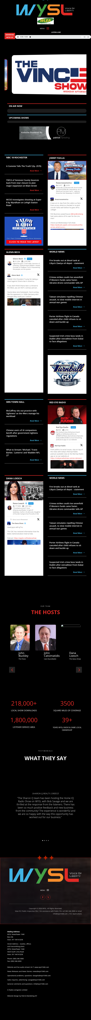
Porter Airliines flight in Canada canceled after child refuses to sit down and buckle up (65, 319)
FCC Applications (75, 914)
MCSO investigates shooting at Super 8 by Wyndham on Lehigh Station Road (23, 202)
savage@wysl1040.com (36, 980)
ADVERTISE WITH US (10, 36)
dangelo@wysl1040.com (42, 976)
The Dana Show (17, 523)
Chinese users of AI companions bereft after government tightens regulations (22, 433)
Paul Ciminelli (74, 654)
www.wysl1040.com (42, 967)
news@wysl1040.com (40, 971)
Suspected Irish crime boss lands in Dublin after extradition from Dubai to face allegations (66, 339)
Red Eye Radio (60, 446)
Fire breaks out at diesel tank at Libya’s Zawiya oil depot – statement (66, 262)
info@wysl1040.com (40, 984)
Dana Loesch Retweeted (20, 519)
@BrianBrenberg (77, 214)
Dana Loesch (23, 654)
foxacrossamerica (61, 199)
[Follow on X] (48, 897)
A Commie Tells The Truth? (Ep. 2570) (23, 166)
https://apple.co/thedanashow (25, 538)
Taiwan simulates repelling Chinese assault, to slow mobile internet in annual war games (66, 299)
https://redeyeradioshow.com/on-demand (66, 458)
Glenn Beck (16, 275)
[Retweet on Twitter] (11, 519)
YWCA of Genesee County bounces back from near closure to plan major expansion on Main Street (22, 183)
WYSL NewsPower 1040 (15, 949)
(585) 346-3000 (18, 959)
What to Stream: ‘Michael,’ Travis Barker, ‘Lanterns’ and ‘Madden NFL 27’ (23, 452)
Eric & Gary (47, 654)
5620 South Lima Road (15, 952)
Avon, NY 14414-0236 (15, 954)
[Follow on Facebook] (42, 897)
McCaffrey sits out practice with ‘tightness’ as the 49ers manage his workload (22, 413)
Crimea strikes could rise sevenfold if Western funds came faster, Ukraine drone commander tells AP (66, 280)
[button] (12, 670)
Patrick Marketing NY (29, 996)
